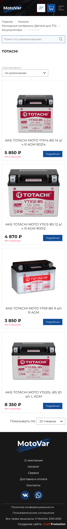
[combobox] (25, 73)
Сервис (33, 473)
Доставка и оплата (33, 479)
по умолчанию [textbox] (15, 73)
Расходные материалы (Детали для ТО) (29, 25)
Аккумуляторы (12, 29)
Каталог (23, 21)
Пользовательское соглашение (33, 512)
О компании (33, 460)
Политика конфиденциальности (32, 507)
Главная (7, 21)
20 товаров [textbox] (47, 421)
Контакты (33, 485)
